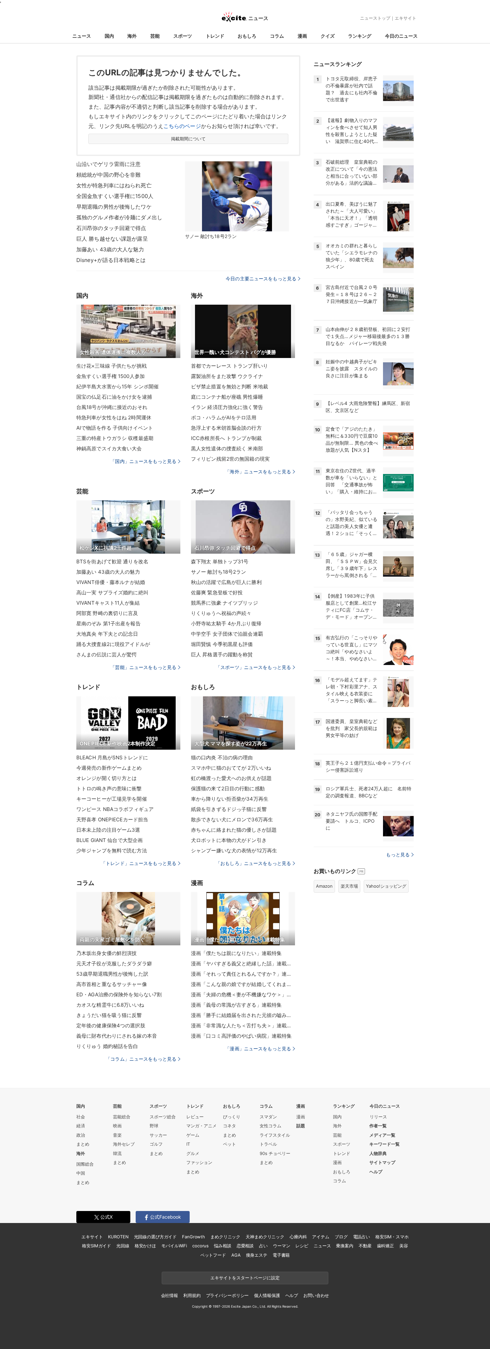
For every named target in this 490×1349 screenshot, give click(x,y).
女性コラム (270, 1125)
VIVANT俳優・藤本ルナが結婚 (110, 582)
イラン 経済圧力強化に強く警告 (227, 407)
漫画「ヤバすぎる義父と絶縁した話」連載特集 (243, 963)
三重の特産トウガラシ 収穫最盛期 (114, 438)
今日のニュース (401, 36)
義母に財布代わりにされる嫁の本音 (116, 1036)
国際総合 (85, 1164)
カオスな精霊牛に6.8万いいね (110, 1005)
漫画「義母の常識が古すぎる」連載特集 (236, 1005)
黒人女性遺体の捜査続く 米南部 (227, 448)
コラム (277, 36)
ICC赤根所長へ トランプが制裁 (226, 438)
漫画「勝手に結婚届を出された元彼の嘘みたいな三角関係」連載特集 (243, 1015)
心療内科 (298, 1236)
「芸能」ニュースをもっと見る (143, 667)
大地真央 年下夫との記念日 (107, 634)
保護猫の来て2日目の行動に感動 (228, 788)
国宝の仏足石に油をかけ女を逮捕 (114, 397)
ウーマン (281, 1245)
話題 (300, 1125)
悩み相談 (222, 1245)
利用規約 (191, 1295)
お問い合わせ (316, 1295)
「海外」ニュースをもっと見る (258, 471)
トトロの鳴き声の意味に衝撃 (109, 788)
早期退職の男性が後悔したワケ (114, 206)
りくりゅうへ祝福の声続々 (221, 613)
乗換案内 (344, 1245)
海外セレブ (124, 1144)
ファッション (199, 1162)
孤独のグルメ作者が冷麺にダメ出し (119, 217)
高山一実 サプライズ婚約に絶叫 (112, 592)
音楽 (117, 1135)
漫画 (302, 36)
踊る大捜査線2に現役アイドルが (113, 644)
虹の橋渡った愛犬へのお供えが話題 (231, 778)
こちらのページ (182, 126)
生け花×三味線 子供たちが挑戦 (111, 366)
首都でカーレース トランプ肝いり (229, 366)
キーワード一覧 (384, 1144)
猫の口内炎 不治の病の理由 (222, 757)
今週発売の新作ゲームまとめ (109, 768)
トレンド (215, 36)
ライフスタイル (275, 1135)
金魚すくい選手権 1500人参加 (110, 376)
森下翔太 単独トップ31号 (220, 561)
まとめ (82, 1144)
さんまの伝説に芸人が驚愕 (106, 654)
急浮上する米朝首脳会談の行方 (226, 428)
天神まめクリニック (265, 1236)
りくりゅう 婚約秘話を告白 (107, 1046)
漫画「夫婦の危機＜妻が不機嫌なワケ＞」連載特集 (243, 994)
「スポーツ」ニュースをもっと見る (253, 667)
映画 (117, 1125)
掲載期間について (188, 138)
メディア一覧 (382, 1135)
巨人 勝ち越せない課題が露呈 (112, 238)
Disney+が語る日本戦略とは (111, 260)
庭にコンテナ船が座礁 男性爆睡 (227, 397)
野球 (154, 1125)
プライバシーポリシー (227, 1295)
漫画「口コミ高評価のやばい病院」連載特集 (241, 1036)
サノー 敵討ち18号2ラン (218, 572)
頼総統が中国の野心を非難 (108, 174)
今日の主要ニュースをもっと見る (261, 278)
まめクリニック (225, 1236)
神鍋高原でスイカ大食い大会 (109, 448)
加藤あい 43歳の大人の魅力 (108, 572)
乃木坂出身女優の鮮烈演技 (106, 953)
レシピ (301, 1245)
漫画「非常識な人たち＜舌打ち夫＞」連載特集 (243, 1025)
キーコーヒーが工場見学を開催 (111, 799)
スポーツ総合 (163, 1116)
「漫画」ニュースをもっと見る (258, 1048)
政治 (80, 1135)
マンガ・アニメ (201, 1125)
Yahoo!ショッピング (386, 886)
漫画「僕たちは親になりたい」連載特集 (236, 953)
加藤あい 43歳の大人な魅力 (110, 249)
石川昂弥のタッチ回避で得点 (111, 228)
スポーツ (182, 36)
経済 (80, 1125)
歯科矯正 (385, 1245)
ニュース (81, 36)
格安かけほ (145, 1245)
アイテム (320, 1236)
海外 (132, 36)
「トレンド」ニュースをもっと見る (138, 863)
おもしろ (247, 36)
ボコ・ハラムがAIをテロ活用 (223, 417)
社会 (80, 1116)
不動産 (365, 1245)
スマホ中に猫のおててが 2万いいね (231, 768)
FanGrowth (193, 1236)
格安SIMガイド (96, 1245)
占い (263, 1245)
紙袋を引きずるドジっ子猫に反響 (229, 809)
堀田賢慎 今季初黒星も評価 (222, 644)
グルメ (192, 1153)
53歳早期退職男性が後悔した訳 (112, 974)
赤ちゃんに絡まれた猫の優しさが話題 (234, 830)
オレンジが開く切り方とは (106, 778)
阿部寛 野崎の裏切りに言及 (107, 613)
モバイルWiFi (174, 1245)
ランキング (359, 36)
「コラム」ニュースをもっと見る (141, 1059)
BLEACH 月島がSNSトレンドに (112, 757)
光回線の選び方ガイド (155, 1236)
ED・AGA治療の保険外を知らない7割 (119, 994)
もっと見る (398, 854)
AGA (236, 1255)
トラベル (268, 1144)
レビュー (195, 1116)
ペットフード (213, 1255)
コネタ (229, 1125)
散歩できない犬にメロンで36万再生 (232, 819)
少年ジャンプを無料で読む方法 (111, 850)
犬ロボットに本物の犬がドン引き (229, 840)
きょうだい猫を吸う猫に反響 (109, 1015)
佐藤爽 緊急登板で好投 (217, 592)
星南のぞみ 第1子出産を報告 (108, 623)
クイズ (328, 36)
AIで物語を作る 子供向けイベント (114, 428)
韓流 (117, 1153)
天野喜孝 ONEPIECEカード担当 (112, 819)
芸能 (155, 36)
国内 (109, 36)
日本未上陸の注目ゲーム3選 (108, 830)
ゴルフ (156, 1144)
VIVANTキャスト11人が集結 (108, 603)
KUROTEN (118, 1236)
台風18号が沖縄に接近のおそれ (111, 407)
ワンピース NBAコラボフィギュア (115, 809)
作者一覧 (378, 1125)
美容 (403, 1245)
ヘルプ (375, 1171)
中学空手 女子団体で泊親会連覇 (227, 634)
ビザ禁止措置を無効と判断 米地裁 (229, 386)
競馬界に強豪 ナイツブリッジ (224, 603)
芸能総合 (121, 1116)
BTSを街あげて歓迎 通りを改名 (112, 561)
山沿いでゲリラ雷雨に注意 (108, 164)
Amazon (324, 886)
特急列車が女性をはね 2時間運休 (113, 417)
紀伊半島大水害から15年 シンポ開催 (117, 386)
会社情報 (169, 1295)
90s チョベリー (275, 1153)
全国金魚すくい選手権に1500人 (114, 196)
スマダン (268, 1116)
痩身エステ (256, 1255)
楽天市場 (349, 886)
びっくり (231, 1116)
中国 (80, 1173)
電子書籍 (281, 1255)
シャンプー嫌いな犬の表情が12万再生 (234, 850)
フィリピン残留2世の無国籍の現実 (230, 459)
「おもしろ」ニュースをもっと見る (253, 863)
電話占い (361, 1236)
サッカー (158, 1135)
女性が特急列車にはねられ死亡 (114, 185)
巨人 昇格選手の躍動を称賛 (222, 654)
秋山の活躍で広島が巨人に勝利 (226, 582)
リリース (378, 1116)
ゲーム (192, 1135)
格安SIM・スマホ (392, 1236)
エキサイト (405, 18)
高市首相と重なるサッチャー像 (111, 984)
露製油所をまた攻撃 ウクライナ (227, 376)
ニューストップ (375, 18)
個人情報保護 (267, 1295)
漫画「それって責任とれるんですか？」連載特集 (243, 974)
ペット (229, 1144)
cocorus (200, 1245)
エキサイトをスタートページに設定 (245, 1277)
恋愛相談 (245, 1245)
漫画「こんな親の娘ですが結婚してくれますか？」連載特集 (243, 984)
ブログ (341, 1236)
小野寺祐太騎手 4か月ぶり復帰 (226, 623)
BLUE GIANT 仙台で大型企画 (109, 840)
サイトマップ (382, 1162)
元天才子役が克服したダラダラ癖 (114, 963)
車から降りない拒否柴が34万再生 (229, 799)
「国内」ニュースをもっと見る (143, 461)
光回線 (122, 1245)
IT (188, 1144)
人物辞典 (378, 1153)
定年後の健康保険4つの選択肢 (110, 1025)
